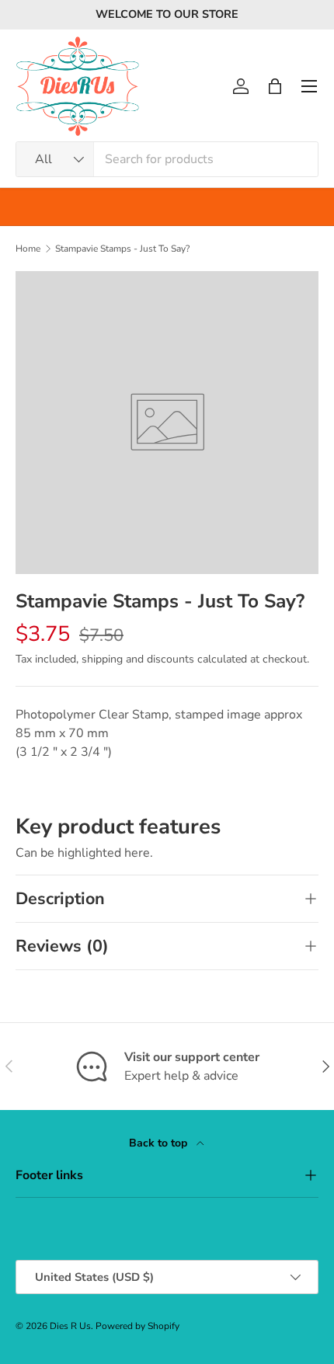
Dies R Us (70, 1326)
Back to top (159, 1143)
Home (28, 248)
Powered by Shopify (137, 1326)
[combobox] (167, 159)
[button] (275, 86)
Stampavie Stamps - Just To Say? (122, 248)
